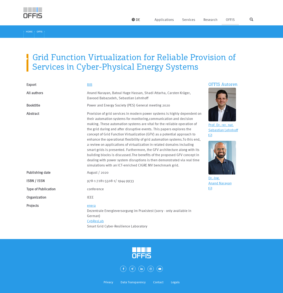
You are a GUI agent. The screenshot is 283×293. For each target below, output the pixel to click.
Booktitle (33, 105)
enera (91, 205)
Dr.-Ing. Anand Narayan (220, 180)
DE (138, 20)
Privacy (108, 282)
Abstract (33, 113)
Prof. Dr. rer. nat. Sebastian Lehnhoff (223, 127)
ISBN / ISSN (36, 181)
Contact (158, 282)
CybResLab (95, 221)
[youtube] (160, 269)
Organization (36, 197)
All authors (35, 93)
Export (31, 84)
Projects (33, 205)
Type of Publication (41, 189)
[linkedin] (141, 269)
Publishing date (39, 172)
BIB (89, 84)
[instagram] (151, 269)
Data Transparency (133, 282)
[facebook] (123, 269)
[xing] (132, 269)
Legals (175, 282)
